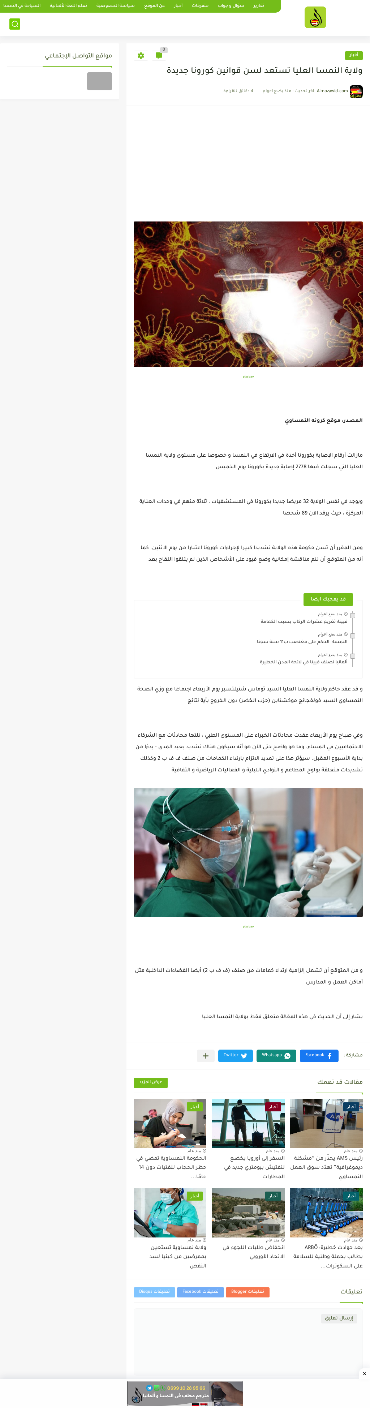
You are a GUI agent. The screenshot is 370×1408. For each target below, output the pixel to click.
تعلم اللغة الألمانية (68, 6)
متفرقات (200, 6)
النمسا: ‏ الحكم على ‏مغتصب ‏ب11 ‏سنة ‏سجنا (302, 642)
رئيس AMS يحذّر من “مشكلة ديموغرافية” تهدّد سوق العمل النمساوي (326, 1168)
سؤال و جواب (231, 6)
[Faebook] (99, 81)
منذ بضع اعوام (330, 613)
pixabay (248, 377)
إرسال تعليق (339, 1318)
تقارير (259, 6)
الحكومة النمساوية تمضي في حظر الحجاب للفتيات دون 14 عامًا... (171, 1168)
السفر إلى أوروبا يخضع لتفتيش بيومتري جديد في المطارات (254, 1168)
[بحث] (14, 24)
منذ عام (350, 1150)
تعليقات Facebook (200, 1292)
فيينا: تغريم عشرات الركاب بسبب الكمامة (304, 622)
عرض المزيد (150, 1082)
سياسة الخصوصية (115, 6)
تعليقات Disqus (154, 1292)
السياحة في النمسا (21, 6)
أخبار (178, 6)
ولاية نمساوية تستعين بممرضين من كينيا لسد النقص (177, 1257)
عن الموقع (154, 6)
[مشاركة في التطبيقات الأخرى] (206, 1056)
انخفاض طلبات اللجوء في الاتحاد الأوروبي (254, 1253)
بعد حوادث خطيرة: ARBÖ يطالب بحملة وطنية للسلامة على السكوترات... (328, 1257)
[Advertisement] (248, 167)
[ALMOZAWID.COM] (315, 17)
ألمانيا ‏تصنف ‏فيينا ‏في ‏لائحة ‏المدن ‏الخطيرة (304, 662)
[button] (319, 1056)
